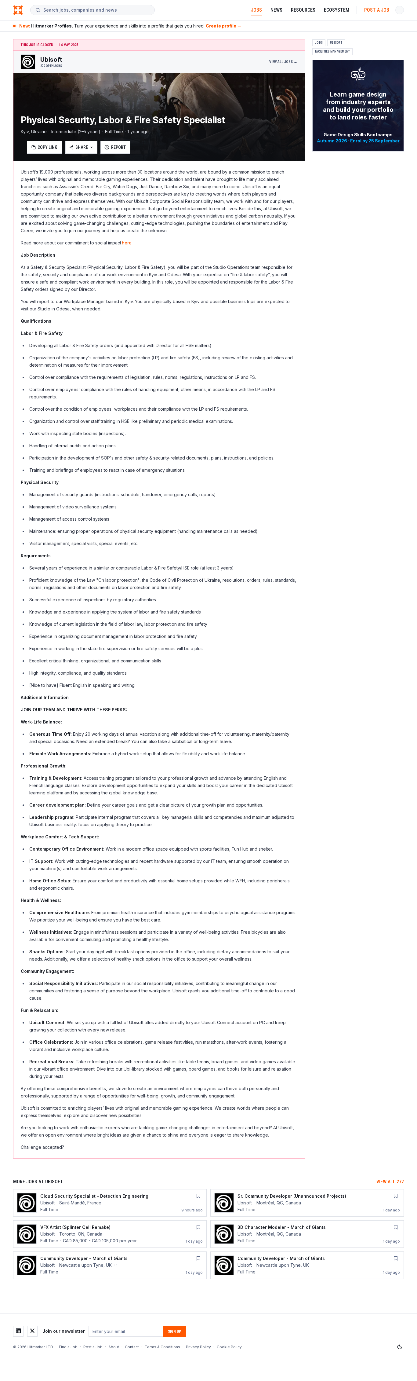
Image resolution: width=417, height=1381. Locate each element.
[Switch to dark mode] (399, 1347)
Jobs (256, 10)
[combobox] (96, 10)
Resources (303, 10)
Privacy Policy (198, 1347)
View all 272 (390, 1182)
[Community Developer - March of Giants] (109, 1265)
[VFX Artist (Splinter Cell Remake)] (109, 1234)
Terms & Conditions (162, 1347)
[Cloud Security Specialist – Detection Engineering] (109, 1202)
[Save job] (198, 1196)
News (276, 10)
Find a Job (68, 1347)
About (113, 1347)
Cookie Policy (229, 1347)
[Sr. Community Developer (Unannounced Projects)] (307, 1202)
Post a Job (376, 10)
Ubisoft (336, 42)
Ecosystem (336, 10)
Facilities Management (332, 51)
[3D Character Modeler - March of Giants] (307, 1234)
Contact (132, 1347)
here (127, 242)
